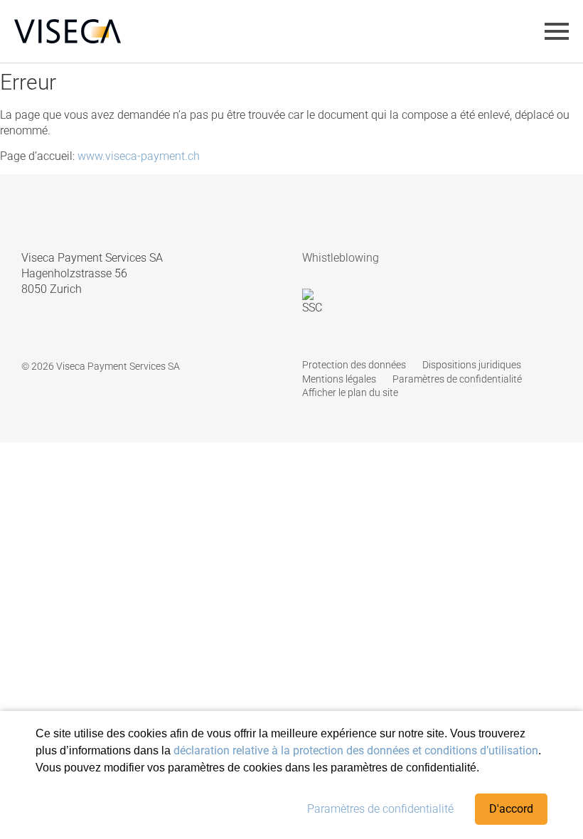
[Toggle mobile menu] (557, 31)
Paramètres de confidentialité (380, 809)
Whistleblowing (340, 257)
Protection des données (354, 364)
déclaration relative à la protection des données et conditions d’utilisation (355, 750)
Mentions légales (339, 379)
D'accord (511, 809)
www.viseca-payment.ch (138, 156)
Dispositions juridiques (471, 364)
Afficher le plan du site (350, 392)
